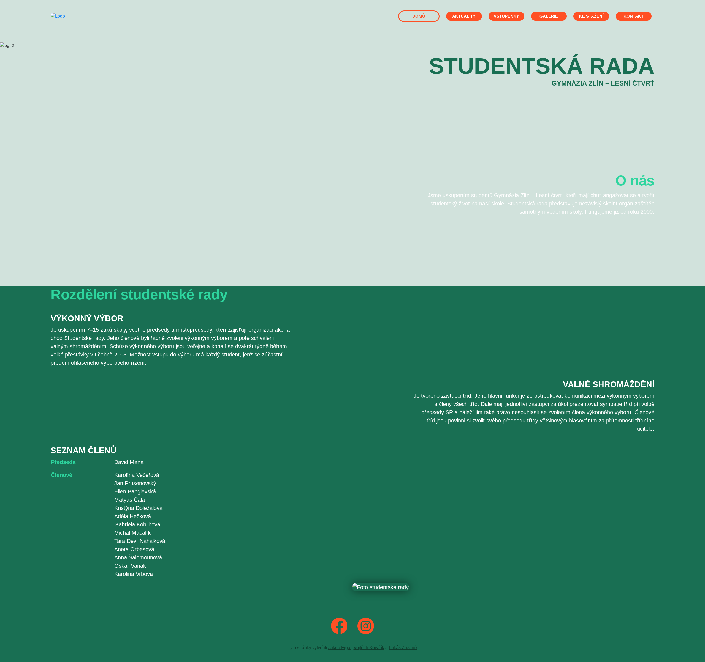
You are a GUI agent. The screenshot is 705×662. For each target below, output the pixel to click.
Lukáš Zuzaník (403, 647)
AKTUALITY (464, 16)
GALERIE (548, 16)
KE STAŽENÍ (591, 16)
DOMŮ (418, 16)
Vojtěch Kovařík (369, 647)
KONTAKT (633, 16)
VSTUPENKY (506, 16)
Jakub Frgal (339, 647)
